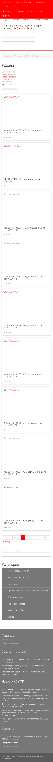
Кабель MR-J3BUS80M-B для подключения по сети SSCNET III (24, 424)
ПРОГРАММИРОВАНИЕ (34, 11)
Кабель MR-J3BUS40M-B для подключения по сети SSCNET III (24, 277)
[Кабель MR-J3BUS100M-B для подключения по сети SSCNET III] (11, 439)
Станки (11, 617)
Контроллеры (14, 584)
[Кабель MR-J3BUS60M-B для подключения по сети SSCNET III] (11, 292)
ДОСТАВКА (19, 11)
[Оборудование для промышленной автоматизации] (26, 20)
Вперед (45, 538)
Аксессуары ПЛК (21, 56)
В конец (6, 542)
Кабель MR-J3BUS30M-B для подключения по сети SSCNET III (24, 229)
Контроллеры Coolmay (18, 577)
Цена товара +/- (8, 74)
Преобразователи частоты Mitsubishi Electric (28, 591)
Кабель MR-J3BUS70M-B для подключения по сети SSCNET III (24, 375)
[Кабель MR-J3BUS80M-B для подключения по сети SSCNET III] (11, 390)
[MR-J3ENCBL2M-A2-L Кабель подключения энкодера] (13, 146)
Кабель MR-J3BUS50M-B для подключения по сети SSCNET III (24, 131)
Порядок (5, 79)
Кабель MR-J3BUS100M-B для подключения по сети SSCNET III (25, 473)
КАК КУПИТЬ (6, 11)
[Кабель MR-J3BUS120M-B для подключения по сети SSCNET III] (11, 487)
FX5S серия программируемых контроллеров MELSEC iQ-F (25, 719)
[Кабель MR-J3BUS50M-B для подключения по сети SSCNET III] (11, 97)
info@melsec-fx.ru (10, 743)
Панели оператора (16, 604)
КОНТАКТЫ (6, 16)
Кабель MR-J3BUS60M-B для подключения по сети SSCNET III (24, 326)
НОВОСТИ (5, 7)
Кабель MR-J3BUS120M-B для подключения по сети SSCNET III (25, 521)
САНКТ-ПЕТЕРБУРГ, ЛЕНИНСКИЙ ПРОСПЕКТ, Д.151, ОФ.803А (23, 2)
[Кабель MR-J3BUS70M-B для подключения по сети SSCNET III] (11, 341)
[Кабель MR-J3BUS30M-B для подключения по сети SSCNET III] (11, 195)
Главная (8, 56)
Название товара (9, 77)
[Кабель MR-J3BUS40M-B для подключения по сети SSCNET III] (11, 243)
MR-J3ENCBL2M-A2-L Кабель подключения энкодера (23, 180)
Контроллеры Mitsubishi (18, 571)
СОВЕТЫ (16, 7)
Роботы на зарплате (10, 644)
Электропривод (15, 597)
